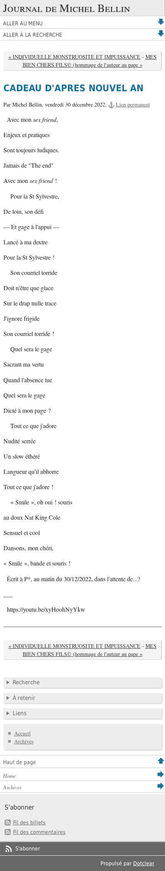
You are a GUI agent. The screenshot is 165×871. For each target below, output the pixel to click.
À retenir (24, 698)
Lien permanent (133, 104)
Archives (23, 741)
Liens (19, 713)
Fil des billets (29, 822)
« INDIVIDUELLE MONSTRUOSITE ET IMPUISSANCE (74, 56)
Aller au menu (23, 23)
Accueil (22, 733)
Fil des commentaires (39, 832)
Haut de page (19, 762)
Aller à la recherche (32, 35)
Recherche (26, 682)
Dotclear (143, 863)
